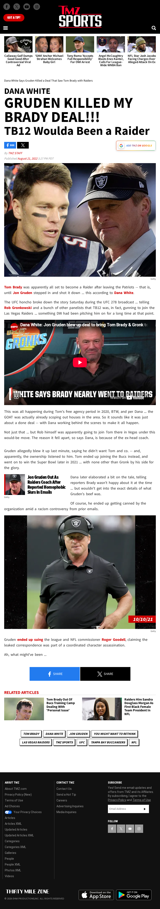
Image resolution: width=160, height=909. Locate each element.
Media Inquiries (66, 812)
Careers (61, 800)
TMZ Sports (64, 742)
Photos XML (13, 870)
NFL (134, 742)
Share (57, 674)
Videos (9, 876)
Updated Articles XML (19, 835)
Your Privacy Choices (27, 812)
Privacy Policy (117, 800)
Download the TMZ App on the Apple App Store (96, 895)
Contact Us (64, 788)
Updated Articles (16, 829)
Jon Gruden (78, 734)
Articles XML (13, 823)
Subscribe (145, 809)
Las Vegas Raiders (35, 742)
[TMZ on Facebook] (6, 6)
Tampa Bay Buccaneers (108, 742)
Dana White (54, 734)
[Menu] (6, 28)
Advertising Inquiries (70, 806)
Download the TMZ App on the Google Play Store (133, 895)
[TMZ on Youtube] (26, 6)
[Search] (154, 28)
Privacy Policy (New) (18, 794)
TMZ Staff (15, 153)
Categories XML (15, 847)
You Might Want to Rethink (114, 734)
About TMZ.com (16, 788)
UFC (82, 742)
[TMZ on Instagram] (36, 6)
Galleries (10, 852)
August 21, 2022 (28, 158)
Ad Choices (12, 806)
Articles (10, 818)
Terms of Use (14, 800)
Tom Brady (31, 734)
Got (13, 18)
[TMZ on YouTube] (130, 829)
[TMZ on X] (16, 6)
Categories (12, 841)
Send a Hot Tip (66, 794)
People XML (12, 864)
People (9, 858)
